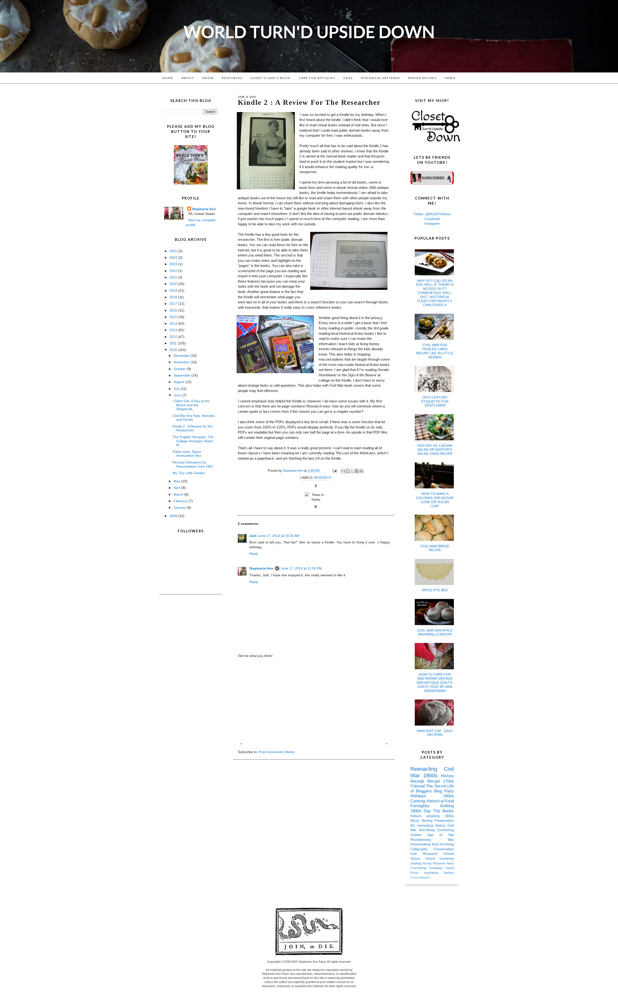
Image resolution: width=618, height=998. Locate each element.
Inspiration (434, 873)
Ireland (432, 858)
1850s (449, 816)
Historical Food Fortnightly (432, 803)
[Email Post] (334, 470)
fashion (449, 873)
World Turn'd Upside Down (309, 31)
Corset (414, 877)
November (182, 362)
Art (413, 825)
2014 (173, 323)
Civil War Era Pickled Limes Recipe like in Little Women (434, 351)
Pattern (418, 816)
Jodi (253, 536)
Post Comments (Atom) (277, 752)
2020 (173, 284)
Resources (232, 78)
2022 (173, 271)
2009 (173, 516)
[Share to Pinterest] (361, 471)
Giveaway (437, 868)
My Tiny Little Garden (189, 473)
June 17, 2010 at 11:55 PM (301, 568)
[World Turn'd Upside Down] (191, 183)
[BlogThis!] (347, 471)
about (188, 78)
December (182, 355)
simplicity (435, 816)
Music (415, 820)
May (177, 481)
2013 (173, 330)
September (182, 375)
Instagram (432, 223)
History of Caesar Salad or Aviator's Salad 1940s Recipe (434, 450)
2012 (173, 337)
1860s (432, 775)
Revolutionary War (432, 839)
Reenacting (427, 769)
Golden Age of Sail (432, 835)
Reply (253, 554)
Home (167, 78)
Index (450, 78)
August (179, 382)
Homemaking (421, 844)
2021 (173, 277)
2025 (173, 251)
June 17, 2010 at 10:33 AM (278, 536)
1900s (448, 796)
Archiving (447, 844)
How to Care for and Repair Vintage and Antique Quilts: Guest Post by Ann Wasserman (434, 682)
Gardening (447, 858)
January (180, 507)
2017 (173, 304)
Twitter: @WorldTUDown (432, 214)
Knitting (447, 806)
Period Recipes (422, 78)
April (177, 488)
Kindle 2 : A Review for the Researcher (192, 428)
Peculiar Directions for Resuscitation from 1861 (193, 464)
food (436, 844)
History (447, 776)
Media (208, 78)
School (448, 853)
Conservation (444, 849)
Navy (450, 863)
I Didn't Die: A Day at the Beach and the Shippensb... (191, 405)
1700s (448, 781)
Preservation (444, 820)
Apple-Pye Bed (435, 590)
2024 (173, 257)
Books (448, 811)
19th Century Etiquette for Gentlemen (435, 401)
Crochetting (419, 868)
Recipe (435, 781)
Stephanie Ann (261, 568)
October (180, 369)
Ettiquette (424, 877)
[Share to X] (352, 471)
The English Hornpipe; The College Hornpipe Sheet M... (193, 441)
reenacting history (432, 825)
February (181, 501)
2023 (173, 264)
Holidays (426, 796)
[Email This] (343, 471)
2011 (173, 343)
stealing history (421, 863)
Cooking (418, 801)
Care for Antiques (317, 78)
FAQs (348, 78)
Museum (440, 863)
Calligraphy (422, 849)
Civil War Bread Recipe (434, 548)
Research (322, 477)
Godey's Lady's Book (271, 78)
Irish (416, 853)
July (177, 389)
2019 (173, 290)
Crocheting (445, 830)
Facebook (432, 219)
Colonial (418, 786)
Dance (417, 858)
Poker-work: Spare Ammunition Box (187, 454)
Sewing (428, 820)
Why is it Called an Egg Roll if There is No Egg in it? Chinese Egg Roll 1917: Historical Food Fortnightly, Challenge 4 (435, 293)
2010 (173, 350)
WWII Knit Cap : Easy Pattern (435, 733)
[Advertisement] (314, 699)
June (178, 395)
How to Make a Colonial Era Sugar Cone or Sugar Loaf (434, 500)
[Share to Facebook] (356, 471)
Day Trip (433, 811)
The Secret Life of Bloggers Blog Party (432, 788)
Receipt (418, 781)
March (179, 494)
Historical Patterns (380, 78)
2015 (173, 317)
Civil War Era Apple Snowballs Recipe (435, 632)
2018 (173, 297)
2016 (173, 310)
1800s (417, 811)
